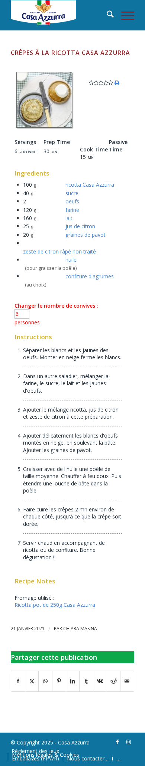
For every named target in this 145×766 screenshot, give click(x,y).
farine (72, 209)
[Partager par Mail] (127, 681)
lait (68, 218)
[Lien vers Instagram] (128, 741)
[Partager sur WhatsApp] (45, 681)
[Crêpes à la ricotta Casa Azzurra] (44, 127)
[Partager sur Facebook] (18, 681)
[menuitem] (106, 15)
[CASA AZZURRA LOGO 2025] (60, 15)
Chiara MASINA (80, 628)
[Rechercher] (106, 15)
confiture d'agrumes (89, 276)
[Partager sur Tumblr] (86, 681)
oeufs (72, 201)
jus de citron (80, 226)
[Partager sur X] (32, 681)
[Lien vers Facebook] (117, 741)
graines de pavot (85, 234)
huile (71, 259)
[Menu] (124, 15)
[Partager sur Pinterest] (59, 681)
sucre (71, 193)
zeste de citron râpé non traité (59, 251)
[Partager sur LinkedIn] (73, 681)
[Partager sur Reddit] (113, 681)
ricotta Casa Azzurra (89, 184)
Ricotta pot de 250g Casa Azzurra (54, 604)
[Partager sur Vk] (100, 681)
